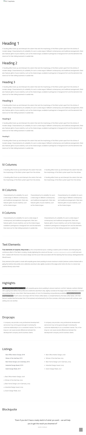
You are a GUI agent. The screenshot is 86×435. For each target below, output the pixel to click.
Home (38, 23)
